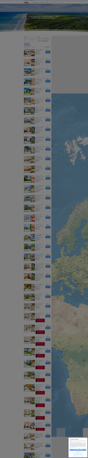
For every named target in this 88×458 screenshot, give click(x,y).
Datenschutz (79, 456)
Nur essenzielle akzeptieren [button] (78, 453)
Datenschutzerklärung (72, 446)
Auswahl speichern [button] (78, 451)
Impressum (82, 456)
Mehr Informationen (75, 456)
